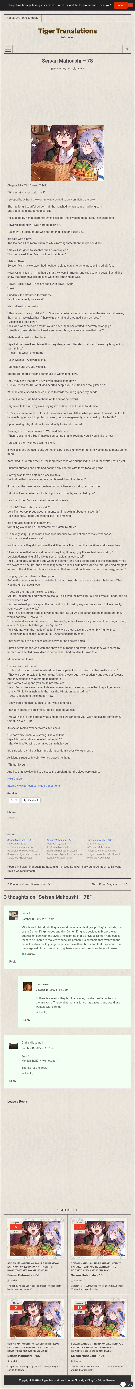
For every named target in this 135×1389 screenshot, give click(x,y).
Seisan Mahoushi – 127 (24, 1356)
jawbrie (80, 68)
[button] (126, 1384)
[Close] (130, 5)
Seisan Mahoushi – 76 (19, 840)
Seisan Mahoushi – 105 (99, 840)
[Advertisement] (67, 98)
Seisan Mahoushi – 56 (23, 1275)
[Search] (127, 49)
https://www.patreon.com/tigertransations (33, 785)
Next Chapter (15, 778)
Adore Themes (106, 1380)
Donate (121, 5)
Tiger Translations (67, 31)
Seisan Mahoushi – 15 (86, 1275)
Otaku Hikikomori (32, 1042)
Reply (12, 961)
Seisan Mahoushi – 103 (88, 1356)
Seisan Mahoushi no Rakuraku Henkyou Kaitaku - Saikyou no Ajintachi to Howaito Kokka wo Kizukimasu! (33, 1267)
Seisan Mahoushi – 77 (59, 840)
